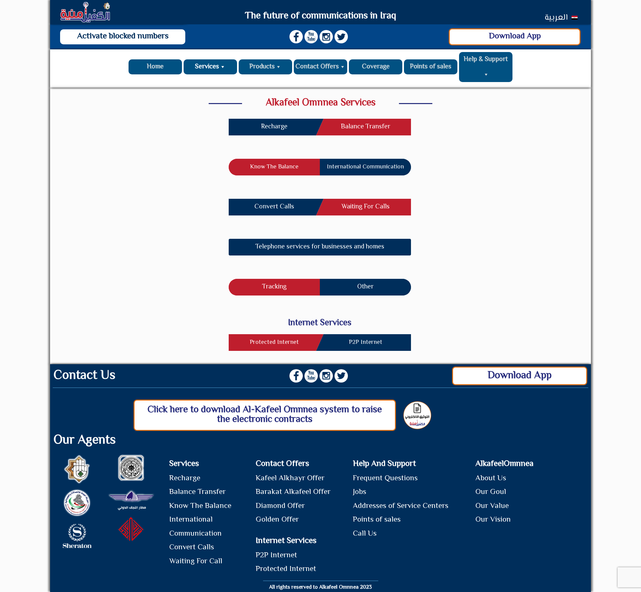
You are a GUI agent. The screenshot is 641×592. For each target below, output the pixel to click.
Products (262, 67)
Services (207, 67)
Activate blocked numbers (123, 36)
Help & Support (486, 59)
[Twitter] (341, 36)
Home (155, 67)
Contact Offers (317, 67)
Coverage (376, 67)
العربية (556, 18)
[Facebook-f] (296, 36)
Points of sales (430, 67)
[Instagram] (326, 36)
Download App (515, 36)
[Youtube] (311, 36)
